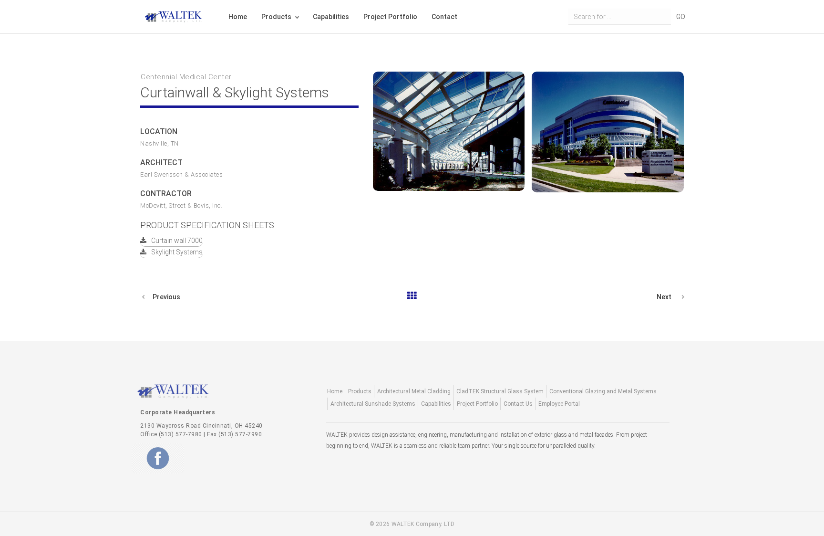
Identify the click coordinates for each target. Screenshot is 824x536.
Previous (166, 297)
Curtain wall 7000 (177, 240)
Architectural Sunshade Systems (372, 403)
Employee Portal (559, 403)
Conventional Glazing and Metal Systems (603, 391)
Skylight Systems (177, 252)
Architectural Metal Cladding (414, 391)
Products (276, 17)
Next (664, 297)
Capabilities (331, 17)
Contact (444, 17)
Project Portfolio (390, 17)
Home (237, 17)
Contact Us (518, 403)
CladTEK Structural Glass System (500, 391)
